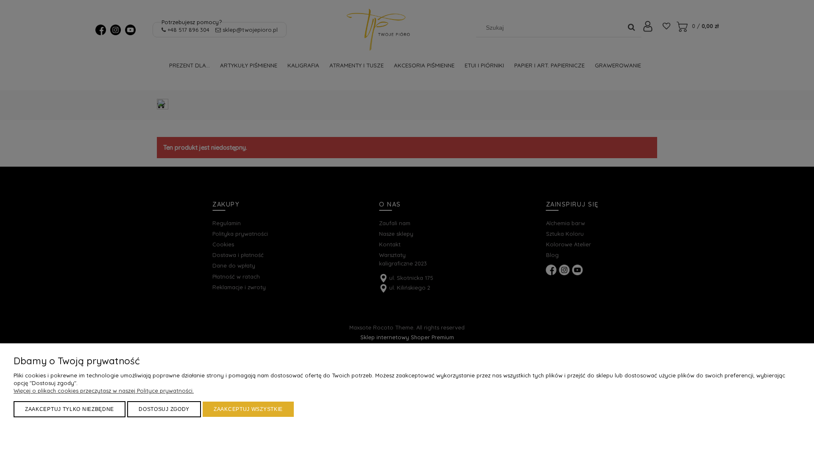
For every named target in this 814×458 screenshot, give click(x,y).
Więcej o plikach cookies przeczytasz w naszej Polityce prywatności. (104, 390)
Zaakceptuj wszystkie (248, 409)
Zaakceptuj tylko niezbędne (69, 409)
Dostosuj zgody (164, 409)
